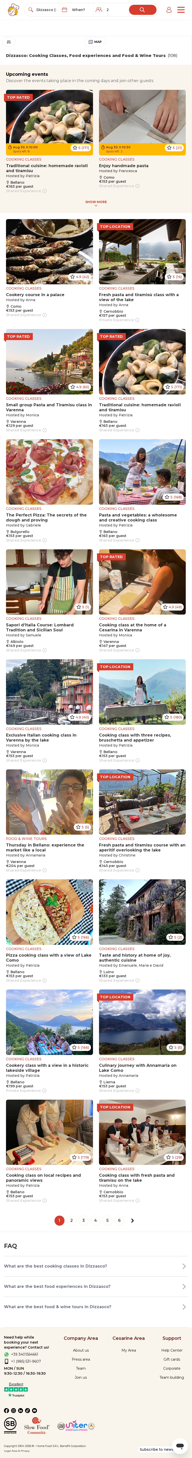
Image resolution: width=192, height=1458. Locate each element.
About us (81, 1350)
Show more (96, 202)
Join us (81, 1377)
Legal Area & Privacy (17, 1450)
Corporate (171, 1368)
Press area (81, 1359)
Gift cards (172, 1359)
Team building (172, 1377)
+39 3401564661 (24, 1354)
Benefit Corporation (73, 1446)
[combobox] (46, 9)
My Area (129, 1350)
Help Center (171, 1350)
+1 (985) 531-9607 (26, 1361)
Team (81, 1368)
